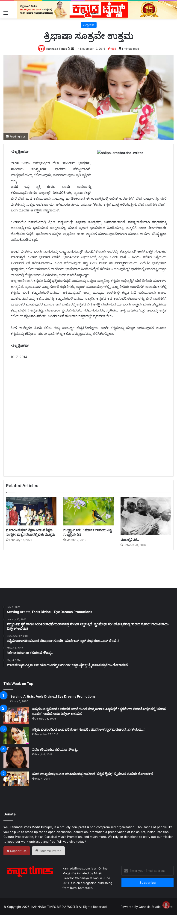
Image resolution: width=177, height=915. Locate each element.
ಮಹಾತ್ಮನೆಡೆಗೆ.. (130, 539)
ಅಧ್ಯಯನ (88, 25)
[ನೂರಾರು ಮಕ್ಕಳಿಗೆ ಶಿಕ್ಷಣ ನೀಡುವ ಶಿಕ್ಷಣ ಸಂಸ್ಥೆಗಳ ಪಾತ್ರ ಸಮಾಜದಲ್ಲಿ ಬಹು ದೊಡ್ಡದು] (31, 511)
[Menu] (5, 12)
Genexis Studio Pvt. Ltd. (156, 907)
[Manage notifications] (166, 905)
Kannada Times (56, 48)
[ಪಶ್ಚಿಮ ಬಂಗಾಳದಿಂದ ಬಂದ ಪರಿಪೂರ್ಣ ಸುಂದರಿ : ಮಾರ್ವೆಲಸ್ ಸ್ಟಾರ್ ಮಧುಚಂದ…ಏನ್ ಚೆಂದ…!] (16, 735)
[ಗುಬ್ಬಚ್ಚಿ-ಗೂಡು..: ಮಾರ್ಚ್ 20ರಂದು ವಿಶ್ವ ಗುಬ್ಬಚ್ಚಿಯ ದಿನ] (88, 511)
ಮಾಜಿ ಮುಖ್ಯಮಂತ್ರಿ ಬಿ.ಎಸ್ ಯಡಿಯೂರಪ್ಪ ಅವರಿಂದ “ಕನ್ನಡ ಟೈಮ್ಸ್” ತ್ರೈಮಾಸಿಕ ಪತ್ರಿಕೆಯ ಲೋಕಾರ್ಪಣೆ (92, 774)
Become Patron (49, 851)
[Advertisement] (94, 428)
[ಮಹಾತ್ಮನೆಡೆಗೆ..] (146, 516)
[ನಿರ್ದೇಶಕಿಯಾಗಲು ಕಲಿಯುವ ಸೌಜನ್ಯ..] (16, 758)
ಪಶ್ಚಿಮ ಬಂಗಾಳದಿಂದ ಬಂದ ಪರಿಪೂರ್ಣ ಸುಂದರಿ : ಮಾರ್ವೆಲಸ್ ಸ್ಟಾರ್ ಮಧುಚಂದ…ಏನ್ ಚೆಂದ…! (88, 729)
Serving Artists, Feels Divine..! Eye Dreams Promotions (53, 696)
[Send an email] (72, 48)
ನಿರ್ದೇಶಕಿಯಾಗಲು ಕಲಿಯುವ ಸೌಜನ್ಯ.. (55, 749)
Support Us (18, 851)
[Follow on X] (69, 48)
